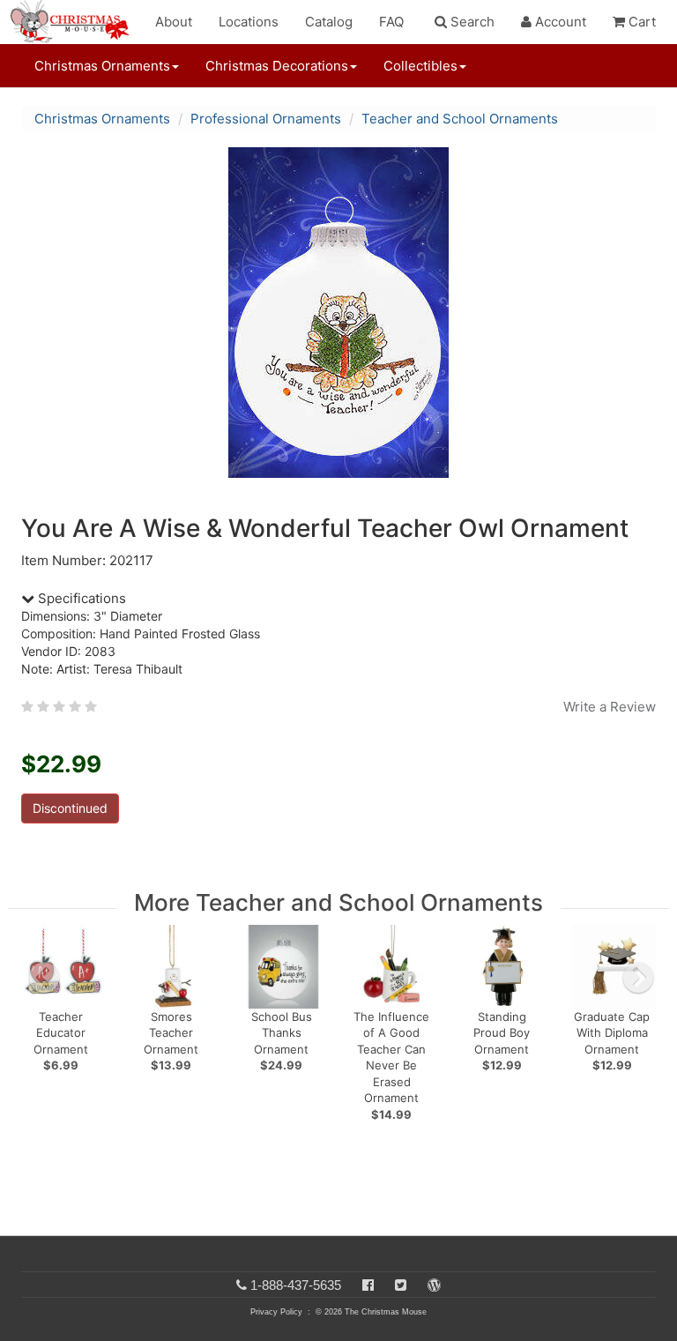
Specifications (80, 598)
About (173, 21)
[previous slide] (44, 977)
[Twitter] (400, 1285)
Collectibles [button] (420, 65)
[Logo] (75, 22)
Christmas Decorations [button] (276, 65)
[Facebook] (368, 1285)
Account (559, 21)
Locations (249, 21)
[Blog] (434, 1285)
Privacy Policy (276, 1311)
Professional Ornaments (265, 118)
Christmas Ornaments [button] (102, 65)
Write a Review (609, 706)
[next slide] (638, 977)
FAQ (391, 21)
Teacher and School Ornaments (459, 118)
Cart (640, 21)
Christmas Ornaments (102, 118)
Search (471, 21)
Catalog (329, 21)
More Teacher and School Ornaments (338, 902)
